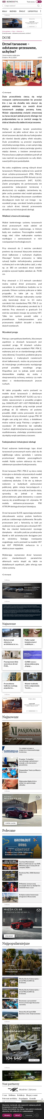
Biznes (13, 11)
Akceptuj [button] (7, 1115)
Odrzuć (17, 1115)
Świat (22, 11)
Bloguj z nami (31, 1095)
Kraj (4, 11)
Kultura (11, 735)
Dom (13, 31)
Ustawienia (28, 1115)
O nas (4, 1095)
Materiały (19, 31)
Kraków (11, 965)
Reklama (12, 1095)
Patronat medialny (9, 1098)
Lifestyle (33, 11)
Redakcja (20, 1095)
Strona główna (6, 31)
